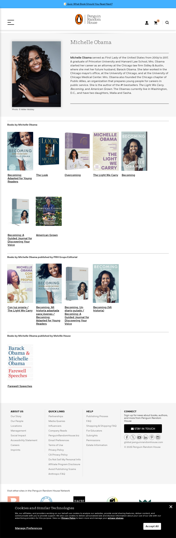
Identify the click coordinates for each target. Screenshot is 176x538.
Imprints (15, 450)
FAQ (88, 421)
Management (18, 430)
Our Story (16, 416)
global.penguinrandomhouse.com (143, 442)
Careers (15, 445)
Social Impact (18, 435)
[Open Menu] (10, 22)
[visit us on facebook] (126, 437)
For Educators (94, 430)
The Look (42, 175)
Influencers (54, 426)
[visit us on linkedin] (145, 437)
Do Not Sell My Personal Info (64, 459)
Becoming (128, 175)
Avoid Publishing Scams (62, 469)
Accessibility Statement (24, 440)
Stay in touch (144, 429)
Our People (17, 421)
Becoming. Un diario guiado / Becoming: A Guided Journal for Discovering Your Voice (77, 315)
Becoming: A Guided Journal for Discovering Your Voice (20, 240)
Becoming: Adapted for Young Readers (20, 178)
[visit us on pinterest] (152, 437)
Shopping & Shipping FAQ (101, 426)
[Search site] (167, 22)
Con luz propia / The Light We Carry (20, 308)
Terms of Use (55, 445)
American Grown (47, 235)
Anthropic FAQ (56, 474)
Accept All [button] (152, 526)
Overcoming (73, 175)
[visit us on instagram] (158, 437)
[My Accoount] (146, 22)
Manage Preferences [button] (28, 528)
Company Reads (57, 430)
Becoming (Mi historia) (102, 308)
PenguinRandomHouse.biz (63, 435)
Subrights (92, 435)
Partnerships (55, 416)
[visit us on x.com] (133, 437)
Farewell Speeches (20, 386)
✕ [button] (171, 507)
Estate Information (96, 445)
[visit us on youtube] (139, 437)
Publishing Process (97, 416)
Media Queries (56, 421)
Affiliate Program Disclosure (64, 464)
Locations (16, 426)
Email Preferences (58, 440)
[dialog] (88, 520)
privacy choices (115, 518)
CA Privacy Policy (58, 454)
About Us (17, 411)
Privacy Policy (56, 450)
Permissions (93, 440)
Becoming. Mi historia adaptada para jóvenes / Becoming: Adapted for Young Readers (48, 315)
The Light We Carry (105, 175)
